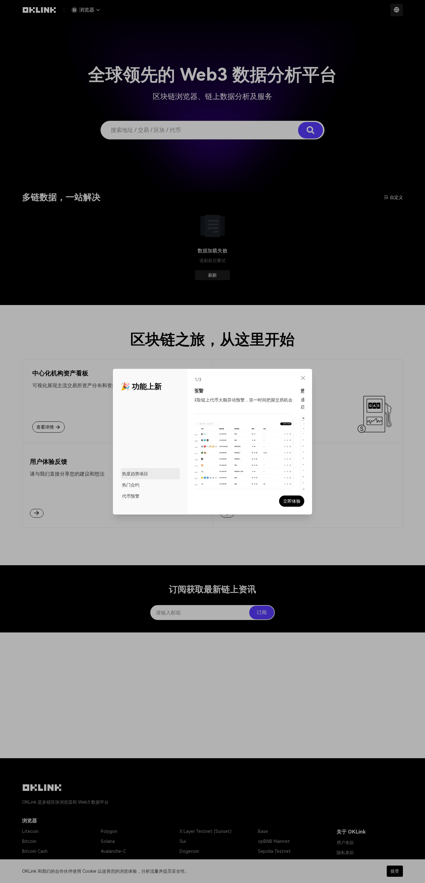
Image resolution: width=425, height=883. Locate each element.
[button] (303, 378)
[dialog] (212, 441)
